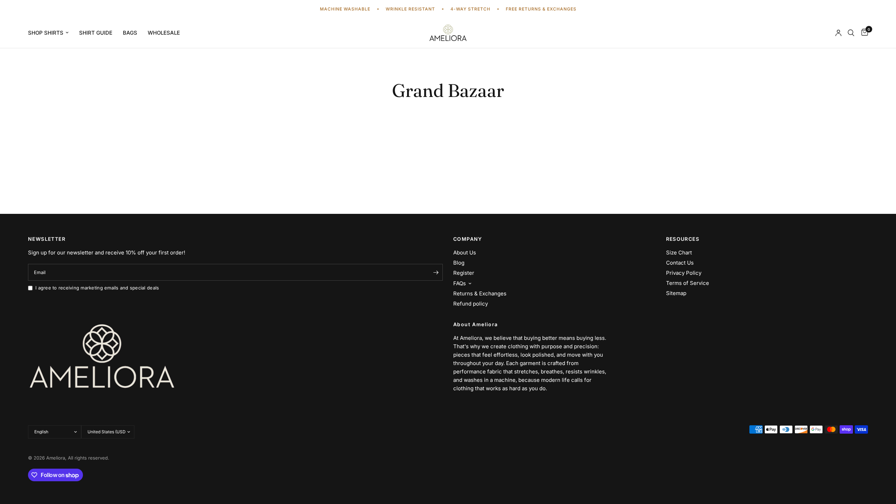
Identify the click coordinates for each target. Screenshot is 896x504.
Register (463, 273)
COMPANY (467, 239)
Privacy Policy (683, 273)
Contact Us (680, 262)
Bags (130, 32)
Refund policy (470, 303)
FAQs (459, 283)
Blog (458, 262)
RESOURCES (683, 239)
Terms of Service (687, 283)
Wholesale (164, 32)
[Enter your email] (436, 272)
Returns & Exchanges (479, 293)
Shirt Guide (95, 32)
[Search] (851, 33)
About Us (464, 252)
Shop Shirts (45, 32)
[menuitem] (51, 33)
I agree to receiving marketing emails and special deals (97, 287)
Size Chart (679, 252)
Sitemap (676, 293)
